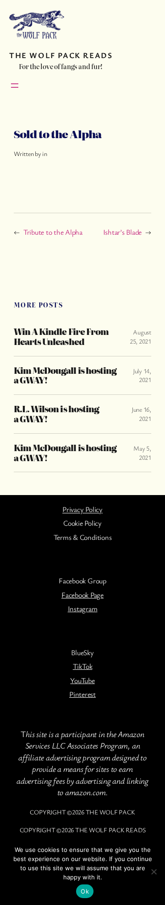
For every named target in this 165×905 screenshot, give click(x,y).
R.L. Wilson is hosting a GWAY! (56, 414)
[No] (153, 871)
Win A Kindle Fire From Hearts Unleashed (61, 337)
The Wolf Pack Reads (60, 55)
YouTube (82, 680)
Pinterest (82, 694)
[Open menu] (14, 85)
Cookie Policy (82, 523)
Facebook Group (82, 581)
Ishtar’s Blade (122, 232)
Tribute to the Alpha (52, 232)
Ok (85, 891)
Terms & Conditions (83, 537)
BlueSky (82, 652)
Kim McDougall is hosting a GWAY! (65, 376)
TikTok (83, 666)
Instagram (83, 608)
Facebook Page (82, 595)
